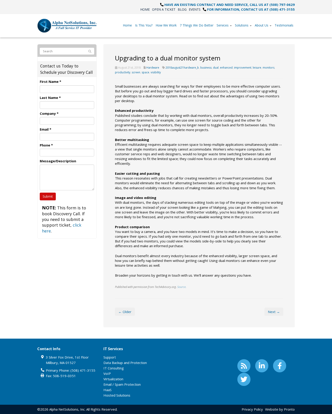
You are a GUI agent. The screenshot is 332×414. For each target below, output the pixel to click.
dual (216, 67)
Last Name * (50, 97)
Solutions (242, 25)
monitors (268, 67)
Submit (48, 196)
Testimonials (284, 25)
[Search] (90, 51)
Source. (181, 287)
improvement (242, 67)
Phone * (46, 145)
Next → (274, 311)
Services (223, 25)
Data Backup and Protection (125, 362)
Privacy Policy (252, 409)
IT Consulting (113, 368)
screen (136, 72)
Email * (45, 129)
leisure (257, 67)
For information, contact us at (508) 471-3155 (251, 9)
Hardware (152, 67)
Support (109, 357)
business (206, 67)
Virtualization (113, 379)
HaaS (107, 390)
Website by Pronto (280, 409)
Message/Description (58, 161)
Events (195, 9)
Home (145, 9)
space (145, 72)
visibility (156, 72)
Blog (182, 9)
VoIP (107, 373)
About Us (262, 25)
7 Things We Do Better (196, 25)
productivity (122, 72)
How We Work (166, 25)
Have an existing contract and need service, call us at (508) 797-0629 (229, 4)
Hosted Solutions (116, 395)
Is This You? (143, 25)
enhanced (226, 67)
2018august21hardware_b (182, 67)
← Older (124, 311)
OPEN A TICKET (163, 9)
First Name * (50, 81)
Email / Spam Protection (122, 384)
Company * (49, 113)
